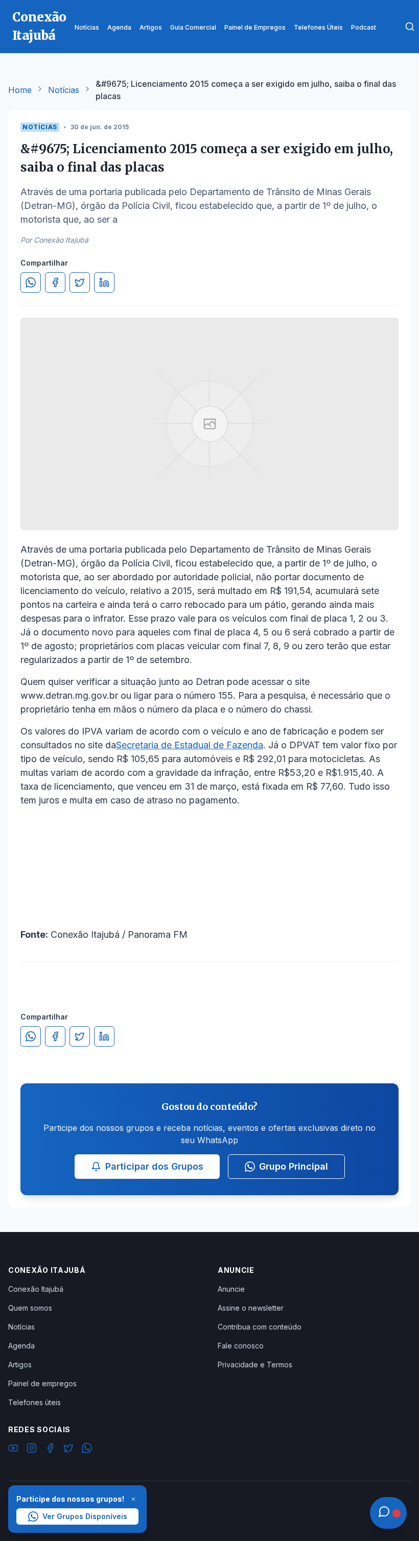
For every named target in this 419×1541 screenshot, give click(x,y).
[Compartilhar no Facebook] (55, 282)
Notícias (63, 90)
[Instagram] (32, 1449)
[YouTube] (13, 1449)
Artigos (20, 1364)
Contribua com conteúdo (259, 1326)
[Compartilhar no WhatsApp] (30, 282)
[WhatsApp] (87, 1449)
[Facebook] (50, 1449)
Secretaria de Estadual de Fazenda (189, 745)
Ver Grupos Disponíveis (84, 1516)
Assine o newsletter (251, 1307)
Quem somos (30, 1307)
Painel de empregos (42, 1383)
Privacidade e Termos (255, 1364)
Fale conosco (241, 1345)
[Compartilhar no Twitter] (79, 282)
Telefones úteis (34, 1402)
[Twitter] (68, 1449)
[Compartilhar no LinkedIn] (104, 282)
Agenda (21, 1345)
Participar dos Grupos (154, 1166)
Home (20, 90)
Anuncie (231, 1289)
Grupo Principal (293, 1166)
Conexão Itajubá (35, 1289)
